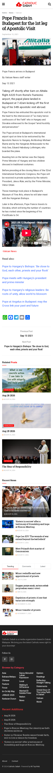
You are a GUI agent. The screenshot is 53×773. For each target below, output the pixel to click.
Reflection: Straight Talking (43, 681)
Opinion (8, 461)
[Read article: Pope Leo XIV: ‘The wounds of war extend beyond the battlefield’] (7, 539)
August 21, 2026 (23, 542)
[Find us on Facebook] (4, 659)
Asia (4, 673)
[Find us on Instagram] (11, 659)
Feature (5, 684)
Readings (8, 390)
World (39, 702)
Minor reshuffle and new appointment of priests (28, 574)
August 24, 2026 (9, 470)
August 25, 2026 (9, 435)
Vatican (19, 13)
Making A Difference (24, 686)
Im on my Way (8, 691)
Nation (22, 697)
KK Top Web (35, 767)
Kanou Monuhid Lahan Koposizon (26, 675)
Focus (4, 688)
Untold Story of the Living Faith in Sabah (43, 692)
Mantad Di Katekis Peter (25, 692)
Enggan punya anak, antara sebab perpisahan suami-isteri (32, 587)
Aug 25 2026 (8, 431)
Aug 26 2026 (8, 395)
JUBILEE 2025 (8, 695)
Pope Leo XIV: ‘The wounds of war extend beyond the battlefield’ (32, 538)
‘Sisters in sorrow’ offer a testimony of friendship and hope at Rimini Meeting (32, 524)
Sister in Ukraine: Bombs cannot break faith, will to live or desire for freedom (26, 736)
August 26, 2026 (9, 399)
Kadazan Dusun (9, 699)
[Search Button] (49, 4)
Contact (15, 761)
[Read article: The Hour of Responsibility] (26, 451)
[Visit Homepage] (26, 4)
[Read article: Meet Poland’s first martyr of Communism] (7, 551)
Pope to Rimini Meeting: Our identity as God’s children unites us (25, 509)
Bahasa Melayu (9, 677)
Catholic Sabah (14, 767)
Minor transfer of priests (28, 610)
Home (4, 13)
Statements (41, 686)
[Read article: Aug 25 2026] (26, 416)
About (4, 761)
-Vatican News (9, 251)
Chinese (5, 680)
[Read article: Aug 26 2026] (26, 380)
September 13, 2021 (10, 34)
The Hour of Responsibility (16, 466)
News (11, 13)
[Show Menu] (3, 4)
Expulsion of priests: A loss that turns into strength (31, 599)
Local (21, 681)
